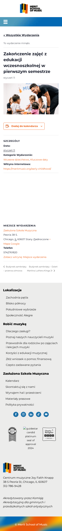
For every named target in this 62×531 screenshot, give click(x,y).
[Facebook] (15, 414)
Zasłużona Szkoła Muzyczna (20, 230)
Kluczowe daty (39, 159)
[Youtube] (46, 414)
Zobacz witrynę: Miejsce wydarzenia (24, 257)
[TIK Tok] (38, 414)
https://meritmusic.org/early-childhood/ (27, 168)
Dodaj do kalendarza (24, 126)
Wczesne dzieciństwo (16, 159)
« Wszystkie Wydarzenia (21, 35)
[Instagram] (23, 414)
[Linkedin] (31, 414)
